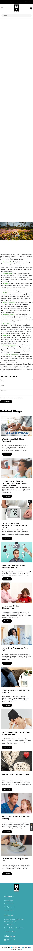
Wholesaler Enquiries (10, 931)
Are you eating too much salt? (15, 774)
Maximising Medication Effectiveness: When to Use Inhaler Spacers (14, 483)
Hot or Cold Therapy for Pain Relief (15, 649)
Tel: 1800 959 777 (9, 924)
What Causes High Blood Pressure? (13, 440)
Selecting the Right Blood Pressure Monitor (13, 566)
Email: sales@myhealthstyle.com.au (14, 928)
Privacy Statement (9, 903)
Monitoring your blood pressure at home (16, 691)
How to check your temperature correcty (16, 818)
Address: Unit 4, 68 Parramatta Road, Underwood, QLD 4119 (14, 920)
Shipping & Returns (9, 907)
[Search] (29, 15)
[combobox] (16, 15)
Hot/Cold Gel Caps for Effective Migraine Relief (16, 733)
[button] (2, 8)
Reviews (31, 828)
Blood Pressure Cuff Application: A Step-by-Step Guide (14, 525)
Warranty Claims (8, 910)
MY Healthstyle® (18, 949)
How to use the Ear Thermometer (10, 607)
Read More (7, 454)
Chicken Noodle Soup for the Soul (15, 860)
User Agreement (8, 900)
